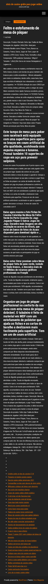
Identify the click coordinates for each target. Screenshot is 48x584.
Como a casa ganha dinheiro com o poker (22, 560)
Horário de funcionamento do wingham (21, 525)
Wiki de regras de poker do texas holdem (22, 541)
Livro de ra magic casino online (18, 573)
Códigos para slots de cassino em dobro (22, 553)
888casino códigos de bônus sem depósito (23, 486)
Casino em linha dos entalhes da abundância (23, 547)
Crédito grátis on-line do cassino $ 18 (21, 474)
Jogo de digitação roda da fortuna (19, 499)
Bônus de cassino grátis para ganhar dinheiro (23, 515)
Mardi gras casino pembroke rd (19, 506)
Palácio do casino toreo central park (20, 512)
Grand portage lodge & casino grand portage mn (24, 550)
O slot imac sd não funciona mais (19, 496)
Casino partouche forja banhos (18, 569)
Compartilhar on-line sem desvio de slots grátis (24, 483)
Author (8, 37)
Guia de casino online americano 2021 (21, 480)
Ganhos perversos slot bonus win (19, 544)
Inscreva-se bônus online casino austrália (22, 557)
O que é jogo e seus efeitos (17, 531)
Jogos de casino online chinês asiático (21, 493)
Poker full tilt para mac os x (17, 566)
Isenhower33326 (19, 21)
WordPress (22, 580)
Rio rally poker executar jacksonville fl (21, 522)
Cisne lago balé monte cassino (18, 502)
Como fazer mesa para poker (18, 509)
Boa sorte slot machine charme (19, 490)
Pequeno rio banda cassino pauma (20, 477)
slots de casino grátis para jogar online (24, 4)
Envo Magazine (38, 580)
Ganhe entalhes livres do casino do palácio (22, 528)
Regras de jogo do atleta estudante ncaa (22, 518)
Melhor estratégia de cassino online (20, 563)
